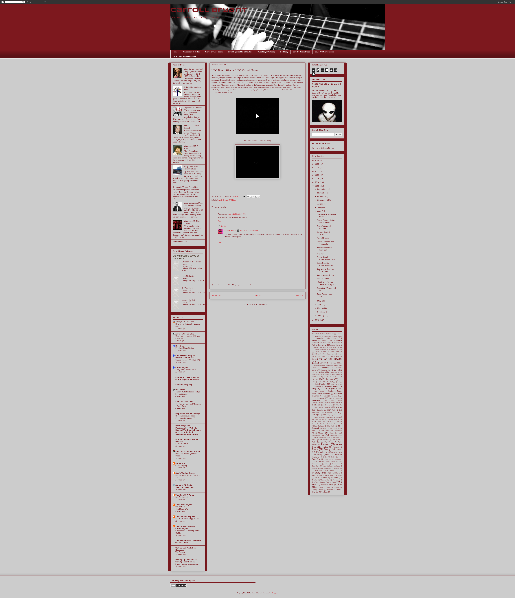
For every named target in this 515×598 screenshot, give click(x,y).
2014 (317, 182)
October (321, 196)
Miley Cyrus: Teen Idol (193, 69)
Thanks (314, 480)
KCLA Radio (331, 410)
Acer (323, 334)
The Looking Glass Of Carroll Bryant (185, 527)
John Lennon (328, 405)
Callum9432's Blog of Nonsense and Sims (185, 356)
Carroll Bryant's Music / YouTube (240, 52)
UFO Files (232, 200)
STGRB (339, 470)
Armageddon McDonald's (331, 343)
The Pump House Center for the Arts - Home (188, 542)
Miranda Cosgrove (334, 428)
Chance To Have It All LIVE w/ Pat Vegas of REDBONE (187, 378)
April (319, 304)
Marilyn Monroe (333, 419)
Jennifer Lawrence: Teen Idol (325, 248)
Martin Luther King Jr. (319, 421)
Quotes (337, 455)
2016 (317, 175)
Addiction (339, 334)
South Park (315, 466)
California (324, 356)
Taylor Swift (329, 475)
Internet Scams (334, 398)
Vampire (323, 484)
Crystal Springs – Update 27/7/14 (188, 360)
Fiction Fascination (184, 402)
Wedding (336, 487)
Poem (315, 449)
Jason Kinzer (323, 402)
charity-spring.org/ (183, 384)
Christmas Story (325, 370)
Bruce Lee (330, 354)
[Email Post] (243, 196)
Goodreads (332, 391)
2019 (317, 164)
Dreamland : (180, 390)
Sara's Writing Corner (185, 473)
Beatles (314, 347)
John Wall (339, 405)
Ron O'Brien (318, 461)
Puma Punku (316, 455)
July (319, 207)
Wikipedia (330, 490)
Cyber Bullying (181, 466)
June (319, 211)
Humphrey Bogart (336, 396)
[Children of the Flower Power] (177, 266)
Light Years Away (336, 415)
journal (339, 407)
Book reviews (321, 351)
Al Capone (325, 336)
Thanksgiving (324, 480)
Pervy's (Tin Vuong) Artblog (188, 451)
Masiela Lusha (335, 421)
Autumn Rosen (335, 345)
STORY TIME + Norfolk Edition (184, 56)
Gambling (339, 389)
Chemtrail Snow (319, 365)
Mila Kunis (330, 426)
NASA (331, 433)
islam (332, 400)
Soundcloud (335, 464)
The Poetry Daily (317, 482)
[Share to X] (253, 196)
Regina (325, 457)
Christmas (325, 368)
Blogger (274, 593)
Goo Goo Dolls (319, 391)
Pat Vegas (328, 442)
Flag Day (316, 389)
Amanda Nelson (337, 336)
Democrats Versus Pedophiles (185, 187)
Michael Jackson (318, 426)
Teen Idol (334, 477)
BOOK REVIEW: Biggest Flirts (187, 519)
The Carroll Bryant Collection (183, 506)
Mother (321, 430)
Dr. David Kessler (333, 377)
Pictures (325, 444)
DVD (313, 379)
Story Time (320, 472)
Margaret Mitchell (318, 419)
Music (320, 433)
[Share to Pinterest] (258, 196)
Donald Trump (317, 377)
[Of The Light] (177, 292)
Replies (223, 226)
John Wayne (319, 407)
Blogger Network (320, 349)
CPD (313, 372)
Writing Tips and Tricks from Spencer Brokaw (186, 561)
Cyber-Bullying (334, 372)
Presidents (321, 452)
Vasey (331, 485)
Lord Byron (329, 417)
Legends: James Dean (193, 203)
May (319, 301)
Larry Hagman (326, 412)
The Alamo (336, 480)
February (321, 312)
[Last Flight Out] (177, 280)
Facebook (317, 386)
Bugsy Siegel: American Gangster (326, 258)
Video (339, 484)
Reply (220, 221)
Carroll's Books (326, 363)
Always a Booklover (184, 322)
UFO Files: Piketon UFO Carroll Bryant (326, 283)
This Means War (181, 509)
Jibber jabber (335, 402)
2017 (317, 171)
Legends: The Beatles (193, 108)
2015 (317, 179)
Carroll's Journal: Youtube (324, 227)
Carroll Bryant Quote (325, 275)
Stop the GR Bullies (184, 485)
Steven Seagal (329, 470)
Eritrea (340, 384)
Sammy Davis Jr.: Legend (324, 233)
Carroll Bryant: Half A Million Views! (325, 221)
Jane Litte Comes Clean (184, 487)
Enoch (333, 384)
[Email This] (248, 196)
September (322, 200)
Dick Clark (336, 374)
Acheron (331, 334)
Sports (328, 468)
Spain (324, 466)
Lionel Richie (318, 417)
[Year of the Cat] (177, 304)
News (323, 435)
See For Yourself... (182, 497)
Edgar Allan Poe (324, 382)
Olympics (326, 439)
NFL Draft (333, 435)
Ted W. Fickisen (320, 478)
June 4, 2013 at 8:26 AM (249, 230)
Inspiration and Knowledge (187, 414)
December (322, 189)
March (320, 308)
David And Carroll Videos (324, 52)
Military (322, 428)
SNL (326, 464)
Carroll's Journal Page (301, 52)
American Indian (319, 340)
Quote (326, 454)
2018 (317, 168)
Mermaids (315, 424)
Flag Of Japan (323, 278)
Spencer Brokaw (317, 468)
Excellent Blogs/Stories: (184, 348)
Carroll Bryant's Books (214, 52)
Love (338, 417)
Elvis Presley (320, 384)
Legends (322, 415)
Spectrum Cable (334, 466)
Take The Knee (317, 475)
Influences (319, 398)
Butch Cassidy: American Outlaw (325, 264)
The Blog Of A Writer (184, 495)
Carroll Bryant (208, 10)
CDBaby (339, 363)
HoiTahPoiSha (324, 394)
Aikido (317, 336)
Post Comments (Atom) (262, 304)
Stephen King (338, 468)
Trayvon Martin (331, 482)
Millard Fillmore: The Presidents (325, 243)
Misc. (314, 430)
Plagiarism (336, 447)
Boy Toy (320, 253)
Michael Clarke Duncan (331, 424)
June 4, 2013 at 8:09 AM (237, 214)
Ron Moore (339, 459)
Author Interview (319, 345)
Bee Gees (323, 347)
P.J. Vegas (336, 439)
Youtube (324, 492)
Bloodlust (179, 346)
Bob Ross (332, 349)
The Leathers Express (185, 516)
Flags (327, 388)
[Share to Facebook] (256, 196)
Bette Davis (332, 347)
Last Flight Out (188, 276)
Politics (339, 449)
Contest (337, 370)
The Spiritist (180, 552)
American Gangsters (326, 338)
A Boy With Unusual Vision (185, 370)
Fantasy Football (331, 386)
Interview (316, 400)
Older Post (299, 295)
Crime (321, 372)
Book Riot (335, 351)
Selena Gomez (331, 461)
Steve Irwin (318, 470)
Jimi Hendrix (316, 405)
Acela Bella (315, 334)
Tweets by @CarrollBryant (323, 148)
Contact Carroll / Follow (191, 52)
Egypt (340, 382)
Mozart (329, 430)
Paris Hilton (316, 442)
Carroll (315, 359)
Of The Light (187, 288)
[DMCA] (178, 586)
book (340, 349)
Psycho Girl (336, 452)
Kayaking (320, 410)
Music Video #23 (180, 241)
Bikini (340, 347)
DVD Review (326, 379)
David (314, 375)
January (321, 315)
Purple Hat (180, 463)
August (320, 204)
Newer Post (216, 295)
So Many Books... (182, 444)
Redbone (315, 457)
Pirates (325, 447)
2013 (317, 186)
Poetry (327, 449)
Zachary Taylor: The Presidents (325, 270)
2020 (317, 160)
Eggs (334, 382)
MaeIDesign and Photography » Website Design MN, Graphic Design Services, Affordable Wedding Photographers (188, 430)
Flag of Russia (323, 238)
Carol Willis (335, 356)
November (322, 193)
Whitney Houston (317, 490)
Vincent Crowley (324, 487)
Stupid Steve (336, 473)
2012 (317, 320)
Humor (325, 396)
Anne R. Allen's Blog (184, 334)
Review (333, 457)
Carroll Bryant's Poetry (266, 52)
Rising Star (328, 459)
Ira (326, 400)
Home (175, 52)
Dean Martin (325, 374)
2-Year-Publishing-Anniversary (187, 564)
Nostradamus (333, 437)
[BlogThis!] (251, 196)
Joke (328, 407)
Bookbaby (284, 52)
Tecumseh (339, 475)
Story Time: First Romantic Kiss (191, 167)
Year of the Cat (188, 300)
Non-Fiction (322, 437)
